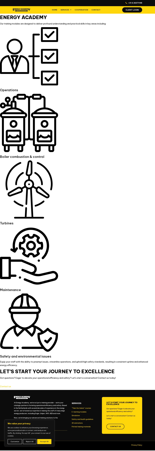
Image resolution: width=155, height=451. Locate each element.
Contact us (5, 386)
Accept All (44, 442)
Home (54, 10)
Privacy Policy (136, 445)
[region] (29, 433)
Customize (15, 442)
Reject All (29, 442)
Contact (95, 10)
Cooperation (81, 10)
